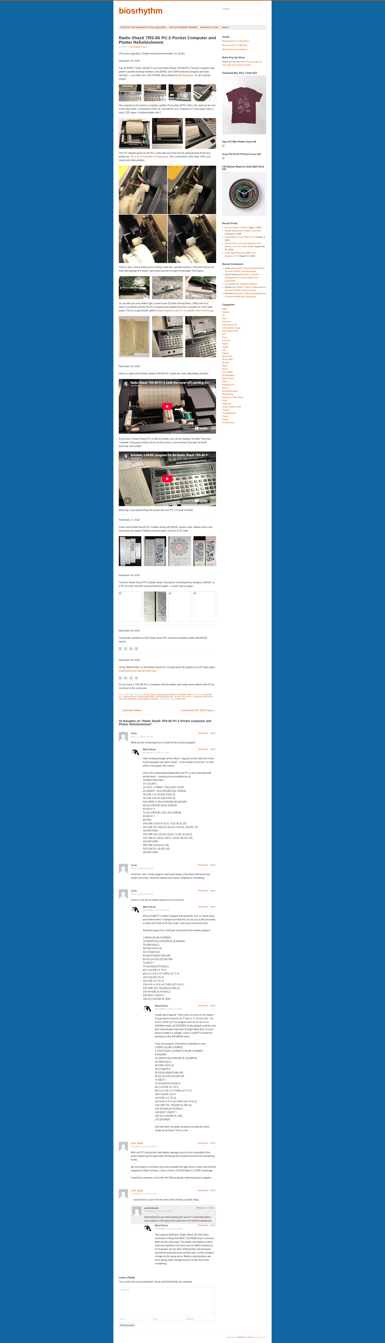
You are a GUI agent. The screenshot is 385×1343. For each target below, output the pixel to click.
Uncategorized (229, 413)
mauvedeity (230, 284)
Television (226, 403)
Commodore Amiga (231, 328)
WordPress (241, 1337)
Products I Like (209, 27)
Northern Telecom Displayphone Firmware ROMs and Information (242, 277)
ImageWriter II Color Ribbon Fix (240, 237)
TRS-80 (177, 697)
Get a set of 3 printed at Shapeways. (150, 156)
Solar (224, 400)
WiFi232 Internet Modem (183, 27)
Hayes (225, 343)
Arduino (225, 312)
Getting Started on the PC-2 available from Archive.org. (184, 310)
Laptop (225, 353)
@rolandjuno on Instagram (235, 49)
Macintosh (227, 356)
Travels (225, 410)
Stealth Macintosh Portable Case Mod (243, 230)
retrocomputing (164, 697)
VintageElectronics (148, 699)
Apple (225, 309)
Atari (224, 318)
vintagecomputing (128, 699)
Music (225, 365)
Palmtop (208, 695)
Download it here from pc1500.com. (138, 671)
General (226, 340)
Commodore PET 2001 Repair (198, 710)
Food (224, 337)
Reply (213, 733)
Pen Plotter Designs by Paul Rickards (143, 27)
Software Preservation (232, 397)
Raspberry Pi (228, 384)
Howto (225, 347)
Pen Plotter (227, 372)
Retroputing (184, 695)
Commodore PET (230, 331)
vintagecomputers (203, 697)
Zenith (225, 419)
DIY (224, 334)
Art (223, 315)
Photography (228, 375)
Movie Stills (227, 359)
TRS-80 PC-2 (187, 697)
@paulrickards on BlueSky (234, 45)
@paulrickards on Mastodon (235, 41)
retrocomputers (146, 697)
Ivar (224, 350)
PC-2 (121, 697)
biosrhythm (141, 10)
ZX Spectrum (228, 422)
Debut (249, 1337)
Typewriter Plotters (130, 710)
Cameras (226, 321)
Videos (225, 416)
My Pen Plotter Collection (237, 227)
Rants (225, 381)
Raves (225, 388)
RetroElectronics (167, 695)
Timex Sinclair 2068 (231, 407)
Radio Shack (151, 695)
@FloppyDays (185, 75)
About (225, 27)
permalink (180, 699)
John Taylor (137, 1143)
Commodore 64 (229, 324)
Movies (225, 362)
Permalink (203, 733)
